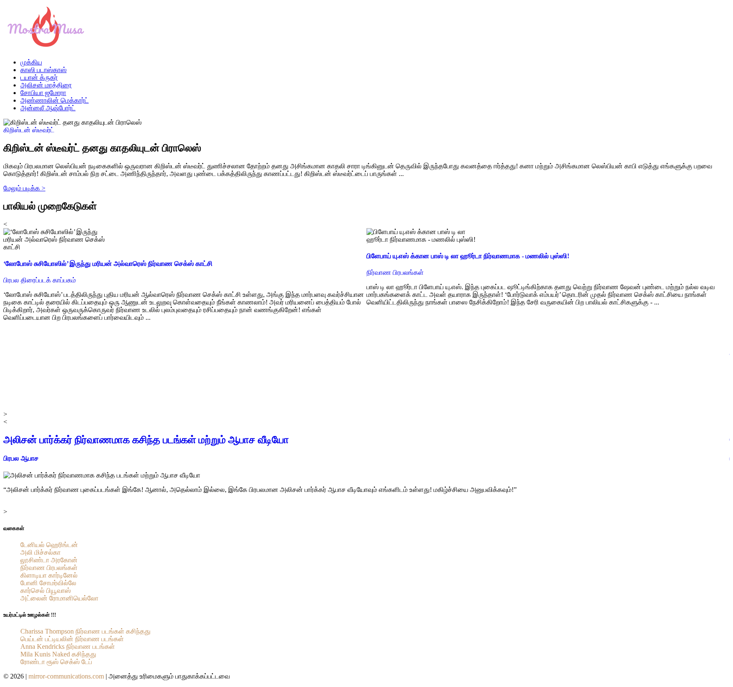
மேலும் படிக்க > (24, 188)
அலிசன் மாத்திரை (46, 85)
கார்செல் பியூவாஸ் (45, 590)
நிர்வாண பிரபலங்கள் (49, 567)
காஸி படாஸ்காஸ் (43, 69)
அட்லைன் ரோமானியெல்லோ (59, 598)
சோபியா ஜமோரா (43, 92)
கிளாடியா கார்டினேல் (49, 575)
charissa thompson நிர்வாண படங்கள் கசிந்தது (85, 631)
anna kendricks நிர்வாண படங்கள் (67, 646)
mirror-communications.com (66, 676)
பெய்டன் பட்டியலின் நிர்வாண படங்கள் (72, 638)
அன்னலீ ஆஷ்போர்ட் (48, 108)
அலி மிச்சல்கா (40, 552)
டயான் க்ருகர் (39, 77)
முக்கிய (31, 62)
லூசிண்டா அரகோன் (49, 560)
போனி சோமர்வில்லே (48, 582)
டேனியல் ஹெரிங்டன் (49, 544)
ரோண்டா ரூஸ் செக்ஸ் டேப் (56, 661)
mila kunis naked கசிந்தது (58, 654)
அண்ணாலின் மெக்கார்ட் (54, 100)
